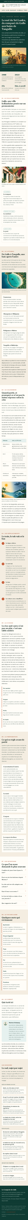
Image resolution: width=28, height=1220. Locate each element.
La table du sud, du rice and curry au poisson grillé (14, 1146)
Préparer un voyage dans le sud (13, 1169)
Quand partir (13, 10)
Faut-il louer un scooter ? (10, 891)
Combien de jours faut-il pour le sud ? (12, 871)
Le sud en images (14, 1177)
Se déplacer (20, 10)
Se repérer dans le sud (14, 1156)
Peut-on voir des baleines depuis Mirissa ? (12, 878)
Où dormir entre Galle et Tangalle (13, 1135)
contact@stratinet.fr (10, 1212)
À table (25, 10)
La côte (7, 10)
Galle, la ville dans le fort (13, 1090)
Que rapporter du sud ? (9, 903)
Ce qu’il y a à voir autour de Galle (13, 1099)
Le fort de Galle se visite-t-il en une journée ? (12, 897)
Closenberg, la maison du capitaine (14, 1110)
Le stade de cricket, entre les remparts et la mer (13, 1121)
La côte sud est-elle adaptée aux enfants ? (12, 885)
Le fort (3, 10)
